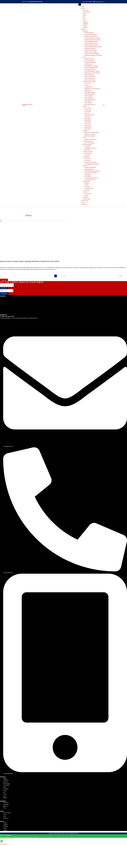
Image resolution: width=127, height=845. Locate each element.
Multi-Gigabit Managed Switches (92, 171)
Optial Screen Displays (90, 134)
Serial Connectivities (88, 151)
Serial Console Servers (90, 80)
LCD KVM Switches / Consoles (92, 71)
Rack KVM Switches (89, 74)
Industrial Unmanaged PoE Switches (93, 55)
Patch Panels (88, 125)
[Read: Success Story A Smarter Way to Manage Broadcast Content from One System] (34, 239)
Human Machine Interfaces (91, 34)
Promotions (6, 802)
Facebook (5, 826)
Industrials (85, 31)
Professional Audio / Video (89, 81)
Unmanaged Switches (90, 179)
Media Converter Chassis (91, 139)
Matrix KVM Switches (90, 76)
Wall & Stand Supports (90, 136)
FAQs (4, 807)
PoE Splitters (88, 176)
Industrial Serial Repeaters (91, 52)
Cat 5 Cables (88, 108)
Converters (87, 155)
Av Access (85, 10)
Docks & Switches (89, 188)
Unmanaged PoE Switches (91, 178)
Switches (85, 165)
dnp (84, 16)
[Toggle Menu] (79, 4)
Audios (86, 85)
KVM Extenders (88, 64)
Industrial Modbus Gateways (91, 45)
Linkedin (5, 823)
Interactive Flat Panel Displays (92, 132)
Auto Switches (88, 153)
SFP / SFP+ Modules (90, 143)
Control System (88, 87)
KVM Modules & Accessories (91, 66)
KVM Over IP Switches (90, 69)
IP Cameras (87, 160)
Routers (86, 195)
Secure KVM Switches (90, 78)
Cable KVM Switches (90, 59)
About (83, 202)
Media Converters (89, 141)
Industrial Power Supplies (91, 50)
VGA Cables (88, 129)
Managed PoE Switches (90, 167)
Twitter (4, 828)
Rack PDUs (87, 150)
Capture (87, 185)
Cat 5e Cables (88, 109)
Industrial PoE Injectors (90, 48)
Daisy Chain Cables (89, 115)
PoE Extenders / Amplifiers (91, 172)
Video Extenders (89, 97)
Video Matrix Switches (90, 99)
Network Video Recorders (91, 162)
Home (83, 6)
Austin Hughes (86, 11)
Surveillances (86, 157)
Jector (84, 18)
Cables (85, 106)
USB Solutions (86, 181)
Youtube (5, 830)
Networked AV (88, 90)
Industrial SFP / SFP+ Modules (92, 53)
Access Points (88, 193)
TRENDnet (85, 24)
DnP (4, 792)
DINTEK (5, 797)
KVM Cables (88, 122)
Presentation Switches (90, 92)
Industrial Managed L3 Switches (92, 38)
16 (64, 275)
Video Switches (88, 102)
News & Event (85, 200)
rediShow (85, 22)
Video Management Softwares (92, 164)
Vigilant (85, 25)
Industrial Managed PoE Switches (93, 39)
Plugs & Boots (88, 127)
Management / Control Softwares (92, 72)
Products (84, 29)
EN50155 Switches (89, 32)
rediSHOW (5, 789)
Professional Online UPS (91, 148)
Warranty (5, 806)
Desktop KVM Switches (90, 62)
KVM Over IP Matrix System (91, 67)
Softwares (85, 197)
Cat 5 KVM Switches (89, 60)
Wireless (85, 192)
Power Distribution (87, 144)
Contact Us (84, 204)
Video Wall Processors (90, 104)
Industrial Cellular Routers (91, 36)
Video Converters (89, 95)
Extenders (87, 190)
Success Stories (7, 812)
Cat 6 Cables (88, 111)
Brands (83, 8)
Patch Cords (88, 123)
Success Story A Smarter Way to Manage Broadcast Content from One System (29, 261)
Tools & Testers (86, 199)
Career (4, 814)
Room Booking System (90, 94)
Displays (85, 130)
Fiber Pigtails (88, 118)
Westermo (85, 27)
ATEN (84, 13)
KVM (84, 57)
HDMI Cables (88, 120)
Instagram (5, 824)
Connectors (87, 113)
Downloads (6, 804)
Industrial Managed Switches (91, 41)
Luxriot (84, 20)
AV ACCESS (6, 785)
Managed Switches (89, 169)
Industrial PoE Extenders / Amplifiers (93, 46)
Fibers (84, 137)
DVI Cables (87, 116)
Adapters (87, 183)
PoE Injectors (88, 174)
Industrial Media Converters (91, 43)
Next (121, 275)
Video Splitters (88, 101)
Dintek (84, 15)
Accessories (87, 83)
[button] (104, 105)
